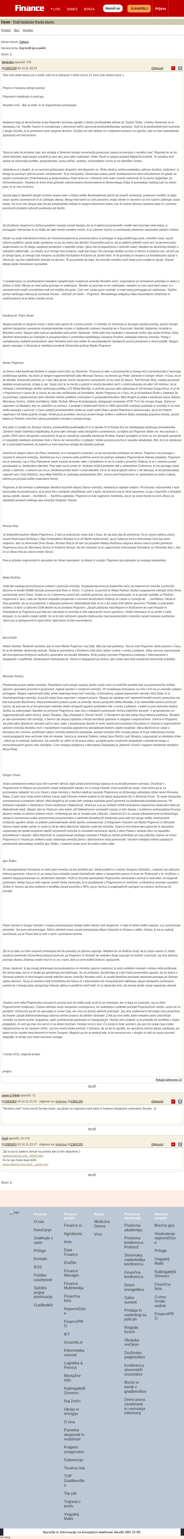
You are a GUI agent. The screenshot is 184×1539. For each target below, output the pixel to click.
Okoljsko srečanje (131, 1342)
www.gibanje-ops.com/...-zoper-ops (25, 1164)
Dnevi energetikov (134, 1287)
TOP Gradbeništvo (74, 1480)
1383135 (10, 68)
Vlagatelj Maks (71, 1516)
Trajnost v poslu (72, 1504)
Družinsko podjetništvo (134, 1355)
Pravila (39, 22)
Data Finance (71, 1252)
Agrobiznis (73, 1234)
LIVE (56, 9)
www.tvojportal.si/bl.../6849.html (23, 1156)
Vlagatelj (139, 8)
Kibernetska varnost (74, 1352)
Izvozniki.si (73, 1342)
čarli (5, 1138)
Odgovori (157, 68)
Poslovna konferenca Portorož (133, 1242)
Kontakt (40, 1259)
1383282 (10, 1101)
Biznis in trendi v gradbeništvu (135, 1386)
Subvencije (73, 1460)
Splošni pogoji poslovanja (43, 1292)
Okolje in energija (71, 1411)
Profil (16, 22)
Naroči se (113, 8)
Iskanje (49, 22)
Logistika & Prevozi (73, 1365)
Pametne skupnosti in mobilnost (74, 1434)
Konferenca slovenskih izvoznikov (134, 1369)
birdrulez (8, 62)
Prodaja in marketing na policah (135, 1314)
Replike (28, 30)
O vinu (69, 1422)
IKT (67, 1334)
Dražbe (70, 1263)
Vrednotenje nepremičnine (165, 1238)
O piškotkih (43, 1305)
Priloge (40, 1251)
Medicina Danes (102, 1224)
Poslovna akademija (133, 1227)
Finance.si (73, 1225)
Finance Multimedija (74, 1286)
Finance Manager (71, 1273)
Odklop (24, 42)
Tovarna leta (74, 1468)
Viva (98, 1234)
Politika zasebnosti (43, 1277)
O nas (39, 1222)
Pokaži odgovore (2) (169, 1079)
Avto (68, 1242)
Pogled (6, 30)
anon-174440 (11, 1095)
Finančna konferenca (133, 1274)
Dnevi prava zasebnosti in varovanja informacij (134, 1406)
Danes (72, 9)
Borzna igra (164, 1225)
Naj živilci (72, 1401)
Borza (89, 9)
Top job (70, 1493)
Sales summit (130, 1300)
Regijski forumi (131, 1329)
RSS (38, 1267)
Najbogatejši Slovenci (75, 1390)
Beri (16, 30)
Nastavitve (27, 22)
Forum (5, 22)
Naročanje (43, 1230)
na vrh (92, 1086)
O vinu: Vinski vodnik (161, 1301)
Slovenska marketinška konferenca (134, 1259)
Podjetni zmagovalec (74, 1449)
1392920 (10, 1144)
